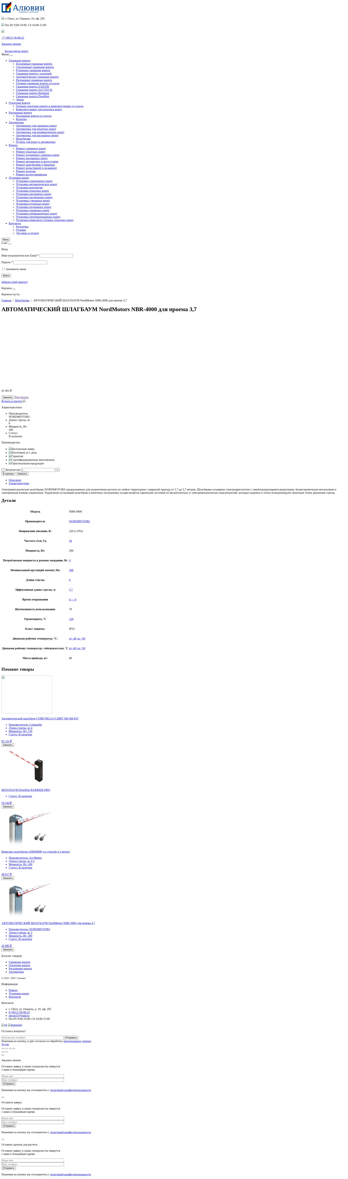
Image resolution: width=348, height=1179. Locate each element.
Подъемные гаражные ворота (34, 63)
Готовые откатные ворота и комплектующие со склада (49, 106)
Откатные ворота (19, 102)
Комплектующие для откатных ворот (39, 109)
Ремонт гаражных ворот (31, 148)
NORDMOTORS (79, 521)
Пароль (7, 262)
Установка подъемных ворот (33, 207)
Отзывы (21, 229)
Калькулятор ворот (16, 51)
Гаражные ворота (19, 60)
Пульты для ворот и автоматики (35, 141)
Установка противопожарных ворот (38, 216)
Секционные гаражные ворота (35, 67)
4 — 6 (72, 599)
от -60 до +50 (77, 648)
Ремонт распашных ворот (32, 158)
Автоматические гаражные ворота (37, 76)
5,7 (71, 589)
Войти (6, 275)
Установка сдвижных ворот (33, 200)
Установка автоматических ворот (36, 184)
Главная (6, 300)
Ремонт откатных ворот (30, 151)
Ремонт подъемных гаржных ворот (37, 154)
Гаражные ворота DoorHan (32, 96)
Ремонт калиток (26, 171)
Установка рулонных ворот (32, 203)
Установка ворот (19, 177)
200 (71, 570)
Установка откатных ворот (32, 190)
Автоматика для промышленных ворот (40, 132)
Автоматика (16, 122)
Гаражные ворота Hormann (32, 93)
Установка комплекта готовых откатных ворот (45, 220)
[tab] (178, 480)
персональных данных (77, 1041)
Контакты (15, 223)
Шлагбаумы (23, 138)
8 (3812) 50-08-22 (19, 1012)
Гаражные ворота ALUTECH (34, 89)
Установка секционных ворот (34, 181)
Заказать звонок (11, 43)
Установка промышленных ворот (36, 213)
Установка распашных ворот (33, 194)
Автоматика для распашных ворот (37, 135)
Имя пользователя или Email (20, 255)
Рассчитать (21, 397)
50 (70, 540)
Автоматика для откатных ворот (36, 128)
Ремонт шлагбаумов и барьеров (35, 164)
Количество (13, 469)
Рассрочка (22, 226)
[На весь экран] (10, 1048)
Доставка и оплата (27, 233)
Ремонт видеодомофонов (31, 174)
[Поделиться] (6, 1048)
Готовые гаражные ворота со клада (37, 83)
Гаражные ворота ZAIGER (32, 86)
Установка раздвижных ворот (34, 197)
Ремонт (13, 145)
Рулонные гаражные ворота (33, 70)
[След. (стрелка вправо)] (6, 1051)
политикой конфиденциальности (70, 1090)
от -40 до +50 (77, 638)
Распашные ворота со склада (33, 115)
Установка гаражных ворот (32, 210)
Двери (20, 99)
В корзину (8, 473)
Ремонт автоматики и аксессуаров (37, 161)
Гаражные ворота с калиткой (34, 73)
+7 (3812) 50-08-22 (12, 37)
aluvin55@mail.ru (19, 1015)
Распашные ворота (20, 112)
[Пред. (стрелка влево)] (2, 1051)
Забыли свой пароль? (14, 281)
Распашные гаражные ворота (34, 80)
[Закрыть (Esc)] (2, 1048)
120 (71, 619)
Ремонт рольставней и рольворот (36, 168)
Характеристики (19, 483)
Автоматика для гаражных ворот (36, 125)
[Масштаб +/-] (13, 1048)
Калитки (21, 119)
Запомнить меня (16, 269)
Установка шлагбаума (29, 187)
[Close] (11, 55)
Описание (15, 480)
